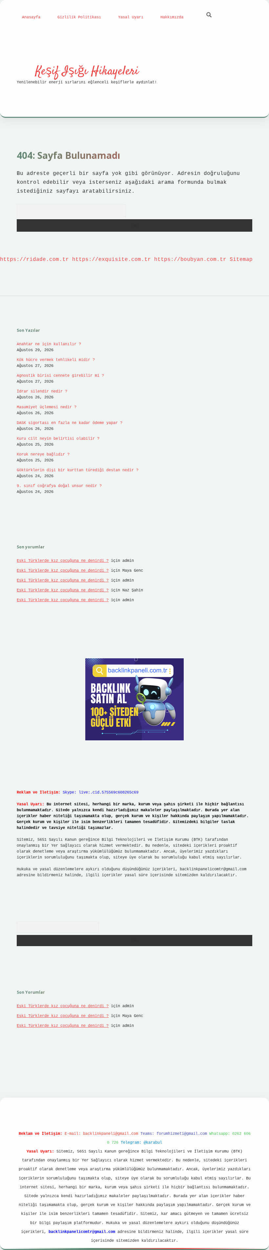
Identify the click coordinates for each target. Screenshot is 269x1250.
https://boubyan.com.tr (190, 260)
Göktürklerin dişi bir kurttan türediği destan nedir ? (77, 470)
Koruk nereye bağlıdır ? (43, 454)
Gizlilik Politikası (79, 17)
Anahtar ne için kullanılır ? (49, 344)
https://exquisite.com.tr (111, 260)
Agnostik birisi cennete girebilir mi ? (60, 375)
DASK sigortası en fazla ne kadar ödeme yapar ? (69, 423)
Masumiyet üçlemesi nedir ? (46, 407)
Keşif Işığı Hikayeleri (86, 71)
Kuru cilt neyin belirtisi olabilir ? (58, 438)
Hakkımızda (171, 17)
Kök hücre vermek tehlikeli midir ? (56, 360)
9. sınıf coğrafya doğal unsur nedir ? (59, 486)
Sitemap (241, 260)
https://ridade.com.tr (34, 260)
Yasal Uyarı (130, 17)
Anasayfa (31, 17)
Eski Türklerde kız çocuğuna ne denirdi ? (63, 561)
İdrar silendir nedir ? (42, 391)
